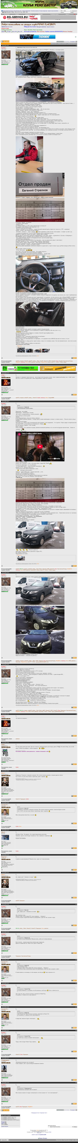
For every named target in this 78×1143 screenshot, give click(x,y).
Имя (61, 10)
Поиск (67, 14)
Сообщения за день (54, 14)
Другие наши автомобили (53, 10)
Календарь (40, 14)
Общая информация (26, 10)
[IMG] (2, 1123)
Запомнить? (74, 10)
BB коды (3, 1121)
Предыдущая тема (35, 1112)
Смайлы (3, 1122)
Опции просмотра (72, 43)
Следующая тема (43, 1112)
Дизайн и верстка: (35, 1134)
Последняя (72, 41)
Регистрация (6, 14)
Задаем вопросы (45, 26)
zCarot (50, 1132)
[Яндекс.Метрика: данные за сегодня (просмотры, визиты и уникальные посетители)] (42, 1138)
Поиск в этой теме (62, 43)
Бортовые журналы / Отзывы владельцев (39, 10)
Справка (17, 14)
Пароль (62, 12)
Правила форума (4, 1126)
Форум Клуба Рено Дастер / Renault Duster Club (12, 10)
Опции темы (53, 43)
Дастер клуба (7, 26)
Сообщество (27, 14)
